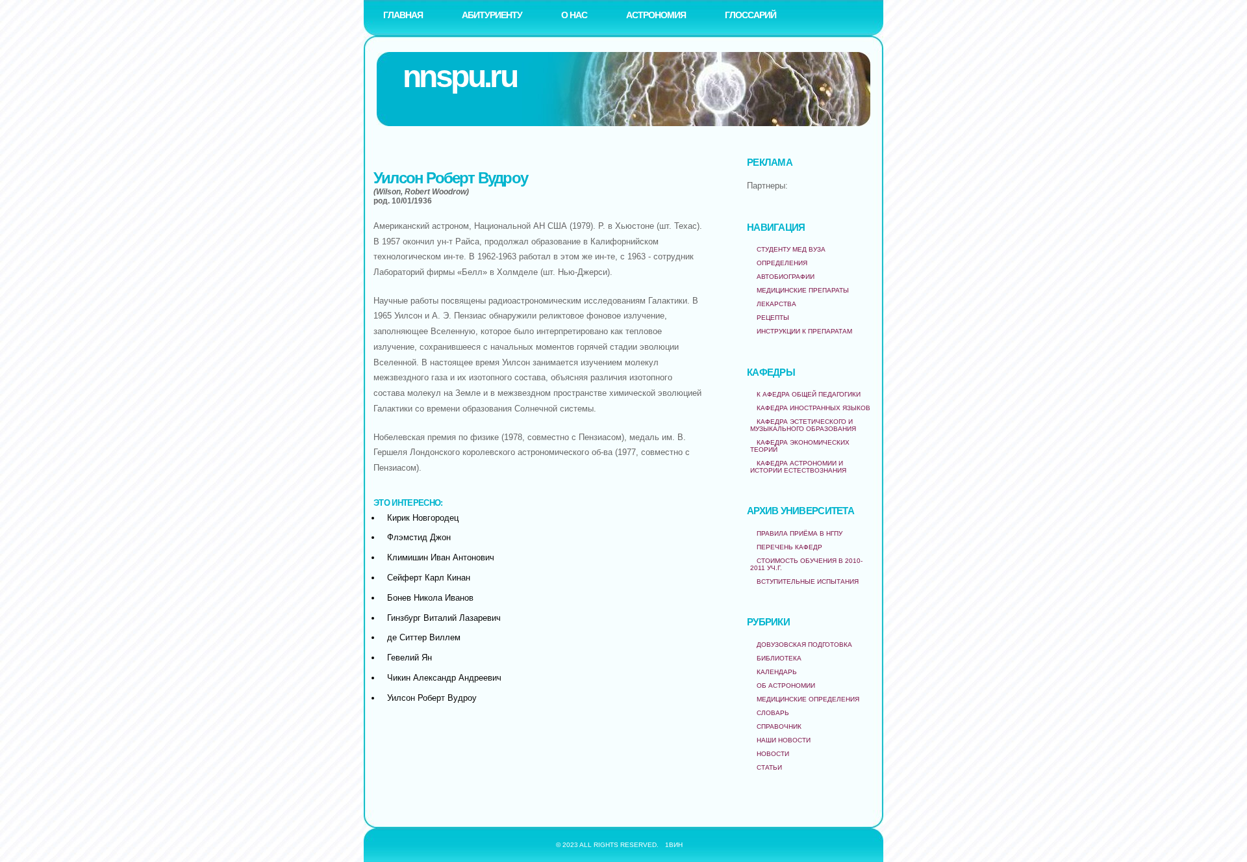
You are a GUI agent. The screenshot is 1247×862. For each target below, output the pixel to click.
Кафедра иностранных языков (813, 407)
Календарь (777, 671)
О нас (574, 15)
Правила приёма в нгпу (799, 533)
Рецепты (773, 317)
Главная (403, 15)
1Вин (674, 844)
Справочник (779, 726)
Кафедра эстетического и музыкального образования (803, 425)
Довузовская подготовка (804, 644)
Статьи (769, 767)
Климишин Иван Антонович (440, 557)
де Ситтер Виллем (423, 637)
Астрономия (656, 15)
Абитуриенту (492, 15)
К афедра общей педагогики (809, 394)
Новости (773, 753)
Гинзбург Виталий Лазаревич (444, 618)
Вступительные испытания (808, 581)
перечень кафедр (789, 547)
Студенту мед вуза (791, 249)
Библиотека (779, 658)
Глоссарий (750, 15)
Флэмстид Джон (419, 537)
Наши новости (784, 740)
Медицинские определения (808, 699)
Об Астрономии (786, 685)
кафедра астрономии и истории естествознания (798, 467)
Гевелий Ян (409, 657)
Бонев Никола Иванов (430, 598)
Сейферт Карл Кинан (428, 577)
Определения (782, 263)
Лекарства (776, 303)
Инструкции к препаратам (804, 331)
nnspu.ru (459, 76)
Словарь (773, 712)
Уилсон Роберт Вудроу (432, 698)
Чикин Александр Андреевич (444, 678)
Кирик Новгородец (423, 518)
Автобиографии (785, 276)
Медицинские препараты (803, 290)
